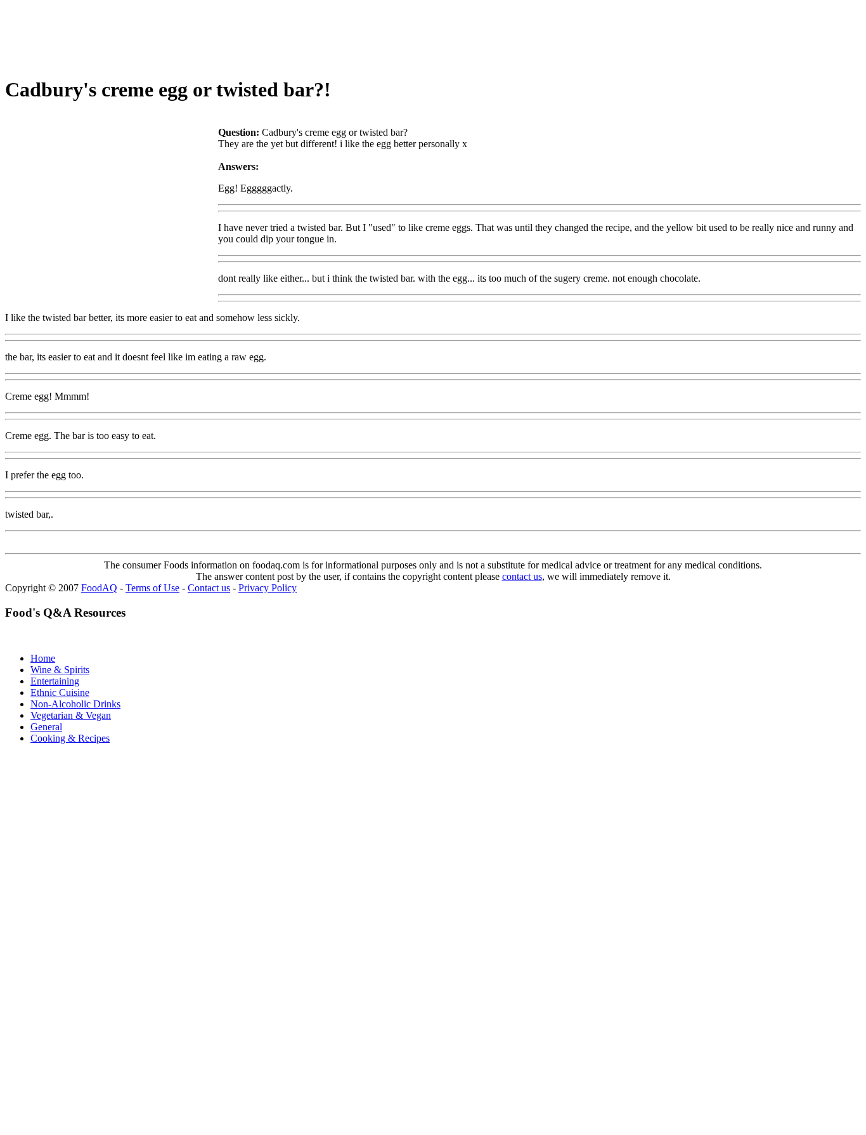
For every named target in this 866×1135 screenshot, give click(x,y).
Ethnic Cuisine (59, 692)
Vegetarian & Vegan (70, 715)
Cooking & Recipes (70, 738)
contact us (522, 576)
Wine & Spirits (59, 669)
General (46, 726)
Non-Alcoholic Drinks (75, 704)
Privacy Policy (267, 587)
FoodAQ (99, 587)
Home (42, 658)
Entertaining (54, 681)
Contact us (209, 587)
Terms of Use (152, 587)
